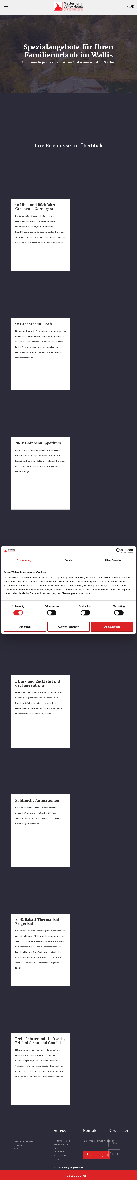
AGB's (16, 1148)
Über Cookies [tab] (113, 560)
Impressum (19, 1145)
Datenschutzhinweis (23, 1141)
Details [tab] (68, 560)
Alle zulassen (112, 626)
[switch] (51, 612)
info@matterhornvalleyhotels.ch (98, 1141)
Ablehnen (25, 626)
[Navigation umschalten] (6, 6)
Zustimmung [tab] (23, 560)
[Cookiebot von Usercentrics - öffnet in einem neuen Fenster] (118, 550)
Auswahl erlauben (68, 626)
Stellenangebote (98, 1154)
